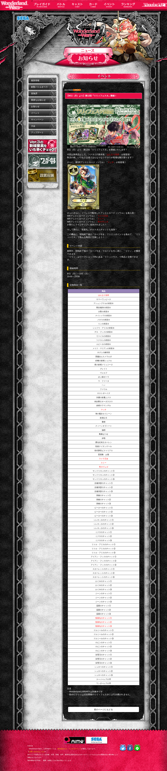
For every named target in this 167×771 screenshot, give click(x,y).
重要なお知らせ (38, 100)
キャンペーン (37, 119)
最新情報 (35, 80)
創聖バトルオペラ (39, 87)
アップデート (37, 132)
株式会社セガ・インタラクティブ (69, 749)
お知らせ (35, 106)
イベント (35, 113)
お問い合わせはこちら (37, 752)
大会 (33, 126)
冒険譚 (34, 93)
